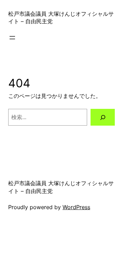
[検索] (103, 117)
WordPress (76, 207)
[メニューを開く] (12, 38)
